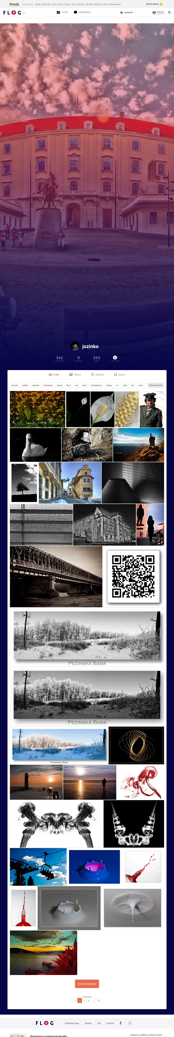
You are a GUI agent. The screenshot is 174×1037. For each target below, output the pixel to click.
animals (35, 385)
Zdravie (67, 4)
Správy (38, 4)
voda (125, 385)
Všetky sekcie (152, 4)
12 (98, 1000)
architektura (96, 385)
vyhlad (25, 385)
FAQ (99, 1023)
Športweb (46, 4)
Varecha (80, 4)
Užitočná (98, 4)
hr (117, 385)
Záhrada (89, 4)
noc (76, 385)
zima (141, 385)
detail (59, 385)
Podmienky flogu (72, 1023)
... (93, 1000)
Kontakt (110, 1023)
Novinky (88, 1023)
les (132, 385)
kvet (84, 385)
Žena (74, 4)
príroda (15, 385)
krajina (109, 385)
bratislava (48, 385)
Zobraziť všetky (156, 385)
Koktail (60, 4)
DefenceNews (115, 4)
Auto (54, 4)
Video (105, 4)
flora (68, 385)
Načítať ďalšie (87, 984)
